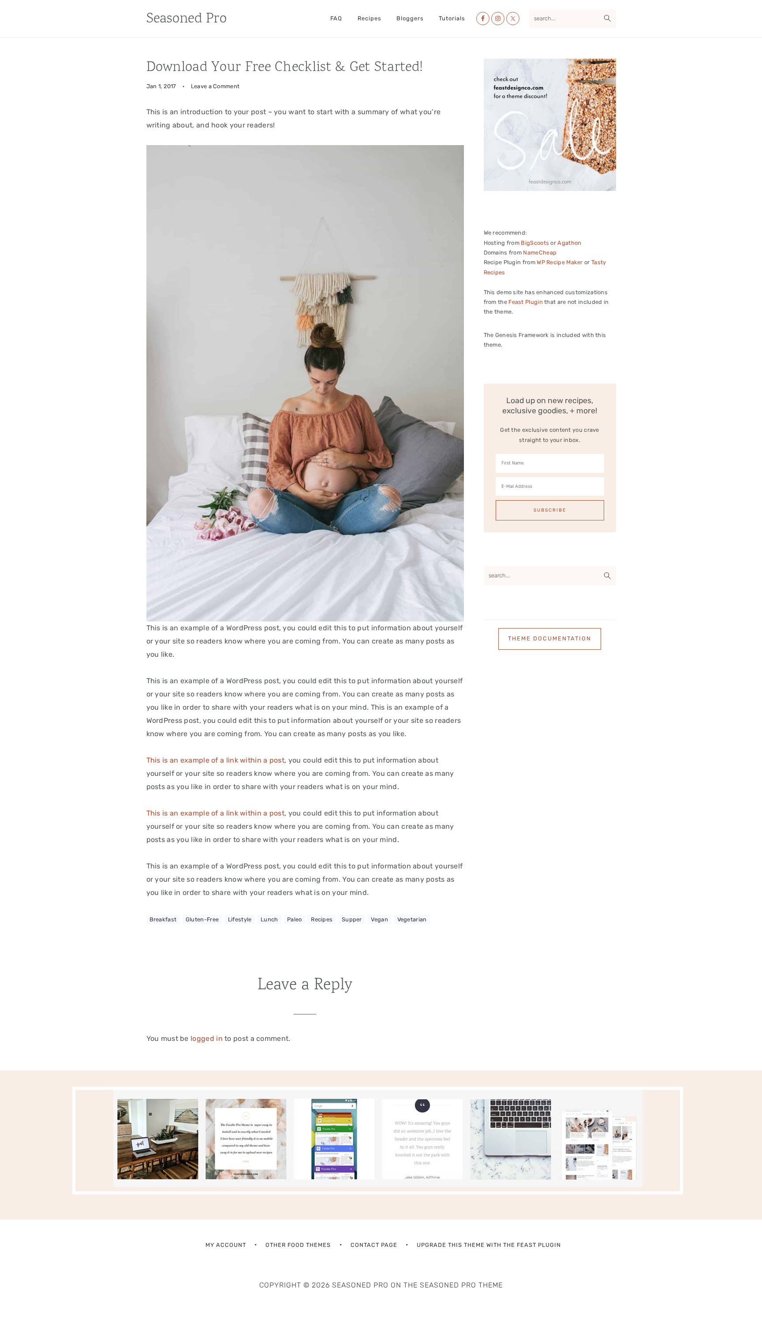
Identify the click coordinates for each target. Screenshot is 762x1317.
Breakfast (163, 919)
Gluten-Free (202, 919)
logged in (206, 1038)
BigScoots (535, 242)
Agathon (569, 242)
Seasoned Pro (186, 19)
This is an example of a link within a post (215, 760)
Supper (352, 919)
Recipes (321, 919)
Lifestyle (240, 919)
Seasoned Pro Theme (461, 1285)
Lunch (269, 919)
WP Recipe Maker (560, 262)
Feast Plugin (525, 302)
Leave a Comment (215, 86)
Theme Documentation (549, 638)
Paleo (294, 919)
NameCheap (540, 252)
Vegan (379, 919)
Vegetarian (412, 919)
